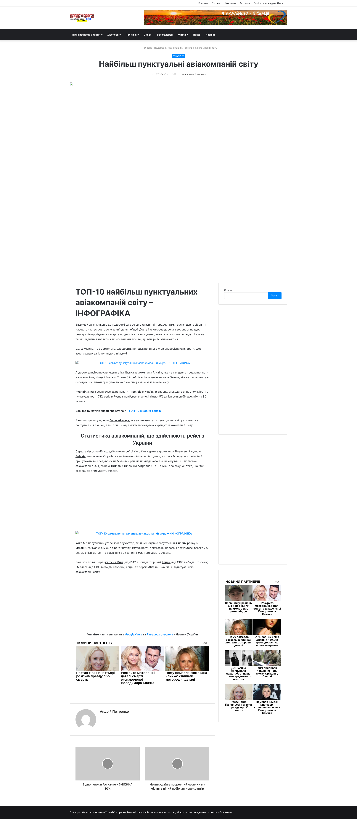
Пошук (228, 290)
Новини (210, 34)
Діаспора (112, 34)
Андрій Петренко (114, 711)
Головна (203, 3)
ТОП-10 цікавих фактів (145, 411)
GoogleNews (133, 634)
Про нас (216, 3)
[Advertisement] (142, 504)
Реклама (244, 3)
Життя (182, 34)
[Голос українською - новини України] (82, 18)
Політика (131, 34)
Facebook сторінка (160, 634)
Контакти (230, 3)
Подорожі (160, 47)
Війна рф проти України (86, 34)
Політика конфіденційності (269, 3)
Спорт (147, 34)
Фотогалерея (165, 34)
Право (196, 34)
